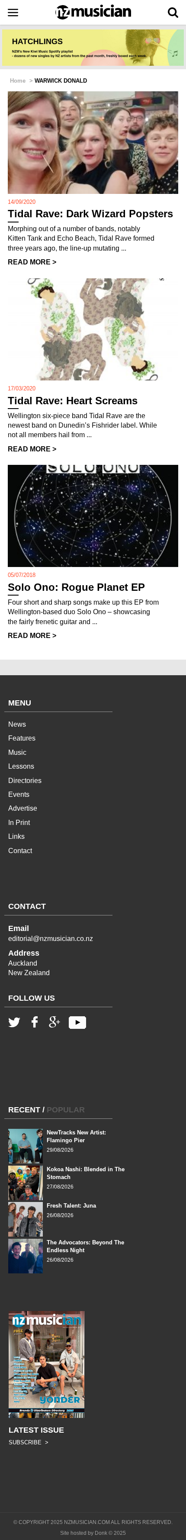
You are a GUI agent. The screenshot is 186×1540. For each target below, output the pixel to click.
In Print (19, 822)
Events (18, 794)
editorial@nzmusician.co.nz (50, 938)
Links (16, 836)
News (17, 724)
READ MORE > (32, 262)
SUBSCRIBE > (28, 1442)
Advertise (22, 808)
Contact (20, 850)
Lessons (21, 766)
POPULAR (66, 1109)
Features (21, 738)
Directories (25, 780)
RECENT (24, 1109)
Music (17, 752)
